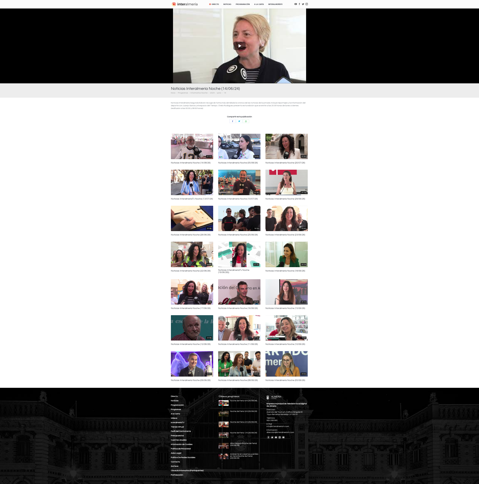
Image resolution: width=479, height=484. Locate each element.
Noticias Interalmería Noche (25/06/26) (238, 235)
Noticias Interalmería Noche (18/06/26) (285, 271)
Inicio (173, 93)
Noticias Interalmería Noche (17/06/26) (191, 308)
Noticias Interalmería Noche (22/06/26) (191, 271)
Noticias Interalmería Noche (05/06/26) (285, 380)
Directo (174, 396)
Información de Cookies (181, 444)
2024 (212, 93)
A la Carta (175, 414)
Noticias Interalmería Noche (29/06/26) (285, 199)
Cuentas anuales (179, 440)
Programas (183, 93)
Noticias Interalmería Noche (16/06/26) (238, 308)
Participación (177, 475)
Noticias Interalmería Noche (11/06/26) (238, 344)
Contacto (175, 462)
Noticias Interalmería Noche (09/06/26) (191, 380)
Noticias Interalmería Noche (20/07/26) (285, 163)
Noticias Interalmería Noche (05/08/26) (238, 163)
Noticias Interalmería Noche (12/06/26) (191, 344)
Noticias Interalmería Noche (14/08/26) (191, 163)
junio (219, 93)
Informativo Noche (199, 93)
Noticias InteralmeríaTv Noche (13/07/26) (192, 199)
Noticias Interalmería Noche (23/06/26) (285, 235)
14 (225, 93)
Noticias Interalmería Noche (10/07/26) (238, 199)
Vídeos (174, 418)
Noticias (175, 401)
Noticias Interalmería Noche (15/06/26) (285, 308)
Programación (177, 405)
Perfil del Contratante (181, 431)
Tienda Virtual (177, 427)
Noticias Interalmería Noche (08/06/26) (238, 380)
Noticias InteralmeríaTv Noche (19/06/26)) (233, 271)
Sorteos (174, 466)
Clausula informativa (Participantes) (187, 471)
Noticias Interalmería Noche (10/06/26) (285, 344)
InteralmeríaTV (177, 422)
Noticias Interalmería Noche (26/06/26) (191, 235)
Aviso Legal (176, 453)
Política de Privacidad (181, 449)
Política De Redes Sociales (183, 457)
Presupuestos (177, 436)
